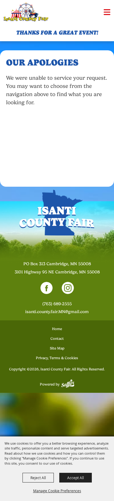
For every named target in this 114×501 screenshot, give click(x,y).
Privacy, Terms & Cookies (57, 358)
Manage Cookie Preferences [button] (57, 490)
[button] (107, 12)
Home (57, 329)
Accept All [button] (75, 477)
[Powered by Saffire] (67, 384)
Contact (57, 338)
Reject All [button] (38, 477)
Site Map (57, 348)
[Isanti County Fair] (26, 12)
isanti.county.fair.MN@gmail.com (57, 311)
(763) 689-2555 (57, 303)
